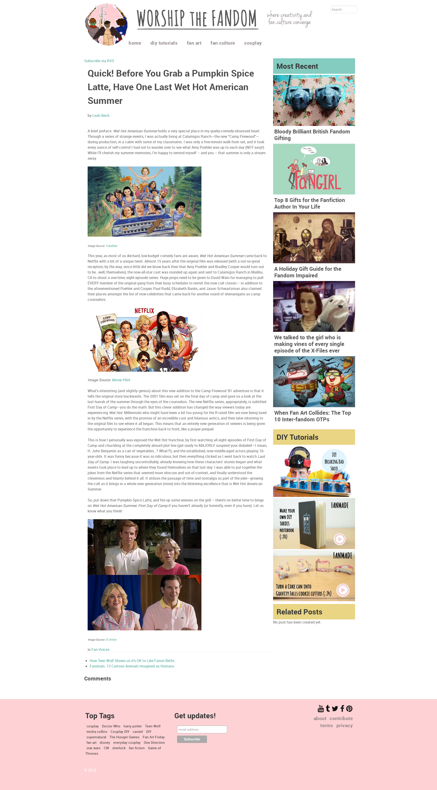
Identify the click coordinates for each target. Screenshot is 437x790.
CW (106, 748)
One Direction (154, 742)
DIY (148, 731)
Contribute (341, 718)
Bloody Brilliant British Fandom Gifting (312, 135)
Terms (326, 725)
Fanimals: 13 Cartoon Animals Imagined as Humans (132, 666)
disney (105, 742)
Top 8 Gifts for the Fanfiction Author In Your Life (309, 203)
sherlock (119, 748)
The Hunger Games (124, 737)
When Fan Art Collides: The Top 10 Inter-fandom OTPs (312, 416)
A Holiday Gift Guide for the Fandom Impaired (307, 272)
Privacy (344, 725)
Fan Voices (100, 649)
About (320, 718)
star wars (93, 748)
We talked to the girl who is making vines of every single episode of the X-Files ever (309, 344)
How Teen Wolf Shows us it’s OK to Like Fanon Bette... (133, 660)
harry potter (133, 726)
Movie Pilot (121, 379)
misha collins (96, 731)
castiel (138, 731)
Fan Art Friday (154, 737)
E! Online (111, 639)
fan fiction (137, 748)
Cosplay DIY (120, 731)
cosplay (92, 726)
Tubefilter (111, 246)
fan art (91, 742)
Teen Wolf (152, 726)
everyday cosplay (127, 742)
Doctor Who (111, 726)
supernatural (96, 737)
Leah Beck (100, 115)
